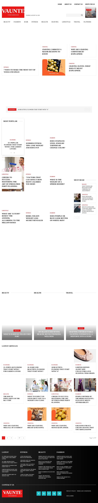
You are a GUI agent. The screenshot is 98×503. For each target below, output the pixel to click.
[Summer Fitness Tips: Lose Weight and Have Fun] (37, 135)
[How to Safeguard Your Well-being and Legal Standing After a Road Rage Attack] (77, 208)
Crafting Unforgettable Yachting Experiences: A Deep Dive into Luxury (81, 334)
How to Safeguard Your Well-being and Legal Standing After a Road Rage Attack (88, 210)
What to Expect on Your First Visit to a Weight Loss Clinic (36, 398)
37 (19, 438)
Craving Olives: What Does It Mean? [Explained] (79, 68)
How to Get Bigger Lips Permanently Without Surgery (45, 463)
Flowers (13, 139)
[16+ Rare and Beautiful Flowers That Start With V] (37, 355)
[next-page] (14, 153)
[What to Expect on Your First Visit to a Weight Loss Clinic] (37, 385)
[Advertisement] (49, 94)
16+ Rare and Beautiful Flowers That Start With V (36, 369)
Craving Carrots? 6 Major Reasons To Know (51, 52)
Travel (81, 328)
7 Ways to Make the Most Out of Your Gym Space (27, 475)
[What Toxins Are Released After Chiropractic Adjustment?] (77, 187)
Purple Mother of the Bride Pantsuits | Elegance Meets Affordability (65, 463)
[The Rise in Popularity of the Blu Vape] (13, 385)
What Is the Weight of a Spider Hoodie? (57, 182)
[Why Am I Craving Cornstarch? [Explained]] (82, 36)
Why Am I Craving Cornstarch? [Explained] (79, 52)
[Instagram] (44, 493)
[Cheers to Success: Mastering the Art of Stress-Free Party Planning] (61, 385)
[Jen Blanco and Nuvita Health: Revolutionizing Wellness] (49, 318)
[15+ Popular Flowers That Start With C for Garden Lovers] (13, 130)
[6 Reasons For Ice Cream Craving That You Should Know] (85, 414)
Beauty (17, 330)
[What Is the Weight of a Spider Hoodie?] (61, 172)
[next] (89, 109)
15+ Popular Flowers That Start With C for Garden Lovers (12, 369)
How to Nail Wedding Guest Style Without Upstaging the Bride (64, 468)
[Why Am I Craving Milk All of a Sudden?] (13, 414)
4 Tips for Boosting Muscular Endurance (26, 457)
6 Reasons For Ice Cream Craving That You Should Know (85, 427)
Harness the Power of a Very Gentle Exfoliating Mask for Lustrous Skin (46, 468)
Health (84, 184)
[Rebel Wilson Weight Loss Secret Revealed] (37, 208)
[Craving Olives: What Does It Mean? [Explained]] (53, 67)
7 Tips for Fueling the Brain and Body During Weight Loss (28, 470)
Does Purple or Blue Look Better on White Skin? (59, 218)
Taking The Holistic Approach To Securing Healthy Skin (44, 477)
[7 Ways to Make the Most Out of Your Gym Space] (20, 46)
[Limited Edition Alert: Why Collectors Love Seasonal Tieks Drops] (85, 355)
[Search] (82, 15)
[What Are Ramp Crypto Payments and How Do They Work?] (77, 198)
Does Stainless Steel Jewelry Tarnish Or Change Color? (64, 473)
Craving (45, 46)
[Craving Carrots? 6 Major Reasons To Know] (53, 36)
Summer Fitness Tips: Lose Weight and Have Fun (34, 145)
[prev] (86, 109)
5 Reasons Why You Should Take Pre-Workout (27, 461)
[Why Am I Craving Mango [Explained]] (61, 414)
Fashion (89, 9)
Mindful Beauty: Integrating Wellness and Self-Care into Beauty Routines (46, 457)
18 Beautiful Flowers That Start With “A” (33, 109)
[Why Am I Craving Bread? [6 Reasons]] (37, 414)
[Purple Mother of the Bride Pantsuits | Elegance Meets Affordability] (85, 385)
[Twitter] (59, 493)
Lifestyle (5, 174)
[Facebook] (39, 493)
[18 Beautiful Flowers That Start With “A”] (61, 355)
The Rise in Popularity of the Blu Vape (11, 398)
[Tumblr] (54, 493)
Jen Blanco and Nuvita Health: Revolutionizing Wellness (49, 334)
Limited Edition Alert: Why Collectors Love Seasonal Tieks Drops (9, 470)
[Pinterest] (49, 493)
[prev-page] (11, 153)
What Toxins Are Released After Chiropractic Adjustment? (87, 188)
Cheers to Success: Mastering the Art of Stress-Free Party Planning (11, 181)
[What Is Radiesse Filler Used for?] (17, 318)
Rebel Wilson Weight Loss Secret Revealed (34, 218)
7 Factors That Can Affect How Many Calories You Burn (27, 465)
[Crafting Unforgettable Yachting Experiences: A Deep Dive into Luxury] (81, 318)
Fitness (6, 67)
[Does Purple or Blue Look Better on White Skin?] (61, 208)
